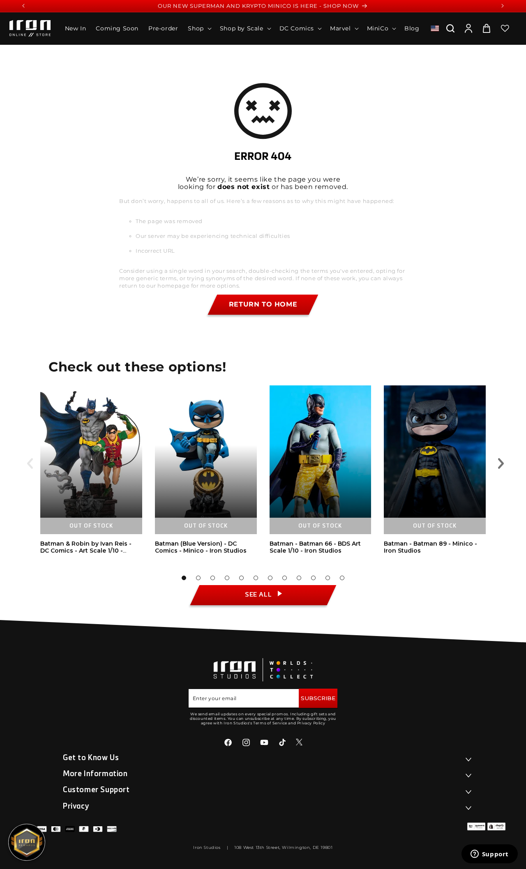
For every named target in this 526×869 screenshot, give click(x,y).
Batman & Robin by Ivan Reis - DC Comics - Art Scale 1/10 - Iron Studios (86, 550)
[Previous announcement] (23, 6)
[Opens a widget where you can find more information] (489, 854)
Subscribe (318, 698)
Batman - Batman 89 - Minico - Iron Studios (430, 547)
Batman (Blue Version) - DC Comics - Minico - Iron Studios (201, 547)
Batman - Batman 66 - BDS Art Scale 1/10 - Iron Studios (315, 547)
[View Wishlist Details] (505, 28)
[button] (199, 28)
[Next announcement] (503, 6)
